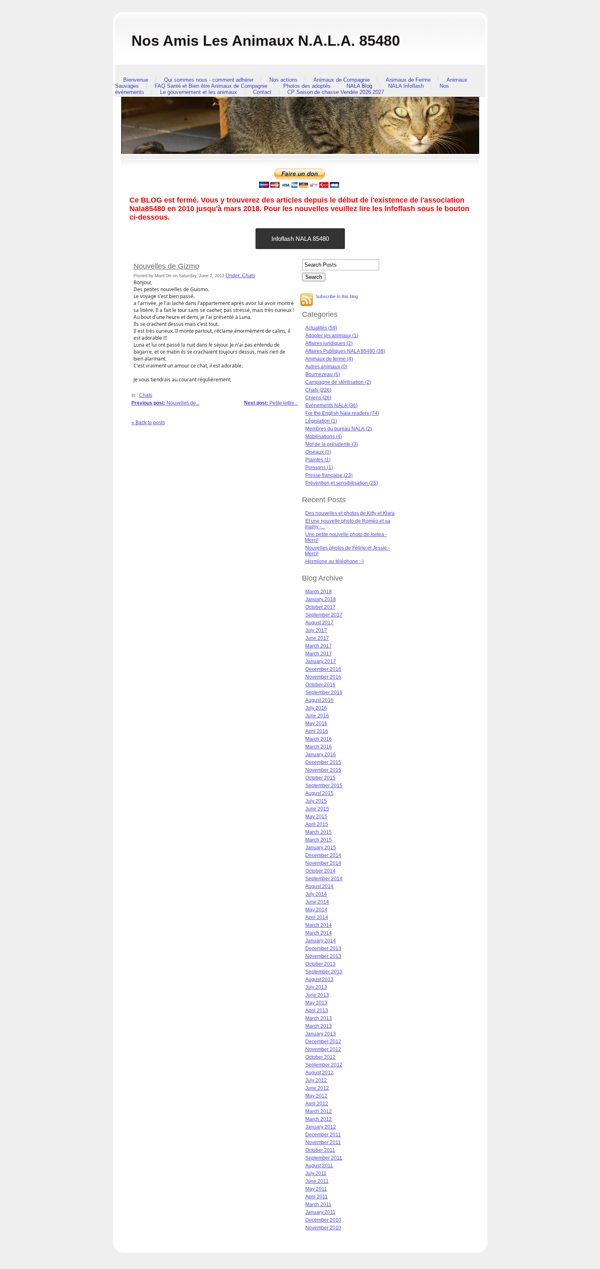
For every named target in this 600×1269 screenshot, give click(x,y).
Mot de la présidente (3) (331, 444)
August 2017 (319, 623)
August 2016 (319, 700)
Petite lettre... (271, 403)
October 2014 (320, 871)
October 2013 (320, 964)
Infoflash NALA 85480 (300, 238)
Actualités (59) (321, 328)
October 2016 (320, 685)
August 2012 (319, 1072)
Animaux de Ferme (408, 80)
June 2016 (317, 716)
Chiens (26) (318, 398)
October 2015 (320, 778)
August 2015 (319, 793)
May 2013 (316, 1003)
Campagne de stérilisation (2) (338, 382)
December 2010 (323, 1220)
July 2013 (316, 987)
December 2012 (323, 1041)
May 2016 (316, 723)
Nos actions (283, 80)
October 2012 (320, 1057)
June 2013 (317, 995)
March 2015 (318, 832)
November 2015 (323, 770)
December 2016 (323, 669)
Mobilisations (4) (323, 436)
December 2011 (323, 1135)
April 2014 (316, 917)
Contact (262, 92)
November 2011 (323, 1142)
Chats (145, 395)
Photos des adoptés (307, 86)
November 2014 (323, 863)
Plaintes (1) (318, 460)
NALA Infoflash (406, 86)
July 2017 (316, 630)
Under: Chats (240, 275)
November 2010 (323, 1228)
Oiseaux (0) (318, 452)
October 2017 (320, 607)
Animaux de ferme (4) (329, 359)
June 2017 (317, 638)
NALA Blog (359, 86)
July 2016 (316, 708)
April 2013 (316, 1010)
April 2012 (316, 1103)
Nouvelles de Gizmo (166, 266)
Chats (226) (318, 390)
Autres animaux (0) (326, 367)
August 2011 (319, 1166)
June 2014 (317, 902)
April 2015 (316, 824)
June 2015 (317, 809)
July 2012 (316, 1080)
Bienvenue (135, 80)
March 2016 (318, 739)
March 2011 (318, 1204)
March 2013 (318, 1018)
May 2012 (316, 1096)
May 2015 (316, 816)
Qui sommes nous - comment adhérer (208, 80)
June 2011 (317, 1181)
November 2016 (323, 677)
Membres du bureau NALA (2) (338, 429)
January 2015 (320, 847)
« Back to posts (148, 422)
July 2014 (316, 894)
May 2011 (316, 1189)
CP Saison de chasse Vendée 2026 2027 (335, 92)
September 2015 (323, 785)
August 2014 (319, 886)
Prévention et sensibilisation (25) (341, 483)
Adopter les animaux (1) (331, 335)
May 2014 (316, 910)
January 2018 (320, 599)
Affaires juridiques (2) (329, 343)
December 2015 (323, 762)
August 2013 (319, 979)
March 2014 (318, 925)
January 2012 (320, 1127)
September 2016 (323, 692)
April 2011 (316, 1197)
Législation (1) (321, 421)
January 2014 (320, 941)
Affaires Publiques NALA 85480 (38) (345, 351)
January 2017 (320, 661)
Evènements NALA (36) (331, 405)
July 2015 (316, 801)
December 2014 (323, 855)
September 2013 (323, 972)
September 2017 (323, 615)
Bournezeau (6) (322, 374)
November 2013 (323, 956)
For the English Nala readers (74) (342, 413)
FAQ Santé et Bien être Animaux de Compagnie (211, 86)
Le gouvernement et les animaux (198, 92)
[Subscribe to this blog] (306, 299)
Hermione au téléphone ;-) (334, 561)
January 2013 (320, 1034)
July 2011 (316, 1173)
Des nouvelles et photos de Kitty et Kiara (350, 513)
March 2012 (318, 1111)
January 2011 (320, 1212)
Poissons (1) (319, 467)
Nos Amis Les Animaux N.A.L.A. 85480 (265, 40)
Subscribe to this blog (337, 296)
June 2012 (317, 1088)
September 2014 (323, 879)
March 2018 (318, 591)
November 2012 (323, 1049)
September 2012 (323, 1065)
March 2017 (318, 646)
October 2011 (320, 1150)
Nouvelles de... (165, 403)
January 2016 (320, 754)
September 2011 (323, 1158)
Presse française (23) (329, 475)
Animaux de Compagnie (341, 80)
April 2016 (316, 731)
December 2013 (323, 948)
